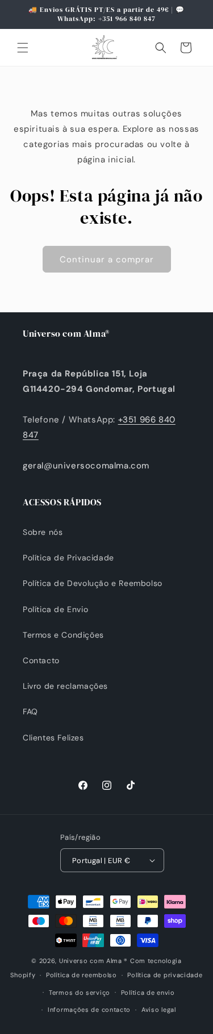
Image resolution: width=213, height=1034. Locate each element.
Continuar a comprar (107, 259)
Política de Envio (55, 609)
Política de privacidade (164, 975)
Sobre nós (42, 532)
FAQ (30, 711)
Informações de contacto (89, 1010)
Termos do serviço (79, 993)
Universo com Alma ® (93, 961)
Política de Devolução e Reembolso (92, 583)
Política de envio (148, 993)
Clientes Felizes (53, 737)
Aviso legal (158, 1010)
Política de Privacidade (68, 557)
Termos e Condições (63, 635)
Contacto (41, 660)
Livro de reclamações (65, 686)
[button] (22, 47)
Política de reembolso (81, 975)
